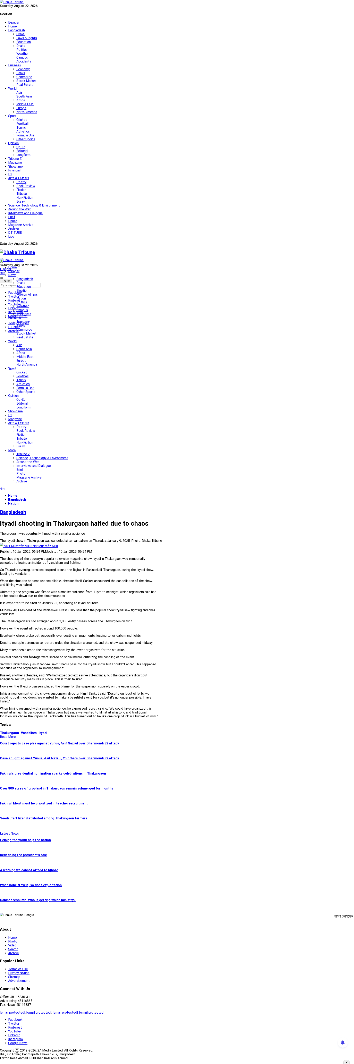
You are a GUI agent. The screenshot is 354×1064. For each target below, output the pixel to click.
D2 (10, 174)
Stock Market (26, 81)
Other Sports (25, 139)
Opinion (13, 143)
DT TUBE (15, 233)
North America (26, 112)
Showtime (15, 166)
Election (22, 291)
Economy (23, 69)
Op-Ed (20, 147)
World (12, 89)
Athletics (23, 131)
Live (11, 236)
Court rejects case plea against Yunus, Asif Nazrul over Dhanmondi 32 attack (59, 743)
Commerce (24, 77)
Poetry (21, 182)
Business (14, 65)
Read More (8, 737)
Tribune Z (15, 159)
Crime (20, 34)
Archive (13, 229)
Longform (23, 155)
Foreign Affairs (27, 294)
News (12, 275)
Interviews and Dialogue (25, 213)
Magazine (15, 162)
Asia (19, 92)
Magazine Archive (20, 225)
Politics (21, 50)
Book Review (25, 186)
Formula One (25, 135)
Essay (20, 201)
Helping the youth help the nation (25, 840)
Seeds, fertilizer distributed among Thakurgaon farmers (43, 818)
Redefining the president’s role (23, 855)
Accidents (23, 61)
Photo (12, 221)
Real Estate (24, 85)
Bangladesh (16, 30)
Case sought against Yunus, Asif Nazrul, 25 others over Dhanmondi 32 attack (59, 758)
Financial (14, 170)
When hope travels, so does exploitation (31, 885)
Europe (21, 108)
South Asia (24, 96)
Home (12, 26)
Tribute (21, 194)
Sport (12, 116)
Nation (21, 298)
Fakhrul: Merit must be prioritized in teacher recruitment (44, 803)
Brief (11, 217)
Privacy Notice (19, 973)
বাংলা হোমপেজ (343, 916)
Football (22, 124)
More (12, 450)
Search (13, 949)
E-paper (13, 22)
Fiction (21, 190)
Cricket (21, 120)
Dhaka (20, 46)
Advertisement (19, 981)
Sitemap (14, 977)
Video (12, 945)
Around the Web (19, 209)
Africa (20, 100)
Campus (22, 57)
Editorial (22, 151)
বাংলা (2, 273)
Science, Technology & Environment (34, 205)
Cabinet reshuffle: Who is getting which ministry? (38, 900)
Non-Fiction (24, 198)
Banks (20, 73)
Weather (22, 54)
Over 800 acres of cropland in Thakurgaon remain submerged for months (56, 788)
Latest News (9, 833)
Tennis (21, 127)
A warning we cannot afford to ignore (29, 870)
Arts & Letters (18, 178)
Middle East (25, 104)
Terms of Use (18, 969)
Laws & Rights (26, 38)
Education (23, 42)
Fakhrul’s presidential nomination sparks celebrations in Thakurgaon (53, 773)
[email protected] (12, 1012)
